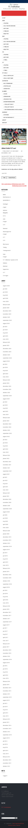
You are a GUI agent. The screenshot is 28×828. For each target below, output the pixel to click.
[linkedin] (17, 13)
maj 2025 (5, 333)
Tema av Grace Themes (14, 825)
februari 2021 (6, 493)
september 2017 (7, 621)
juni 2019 (5, 556)
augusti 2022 (6, 436)
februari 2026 (6, 304)
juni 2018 (5, 593)
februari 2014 (6, 756)
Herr (3, 20)
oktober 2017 (6, 618)
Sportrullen (7, 86)
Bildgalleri (5, 212)
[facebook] (10, 13)
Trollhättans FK (9, 107)
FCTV (4, 216)
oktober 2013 (6, 766)
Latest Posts (12, 177)
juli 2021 (5, 477)
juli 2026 (5, 289)
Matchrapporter (7, 231)
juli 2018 (5, 590)
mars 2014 (6, 753)
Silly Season (6, 244)
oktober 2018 (6, 581)
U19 (4, 224)
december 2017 (7, 612)
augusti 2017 (6, 625)
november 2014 (7, 728)
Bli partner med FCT (9, 117)
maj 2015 (5, 709)
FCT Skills (5, 73)
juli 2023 (5, 402)
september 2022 (7, 433)
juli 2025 (5, 326)
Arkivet (4, 120)
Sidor (4, 254)
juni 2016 (5, 669)
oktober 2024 (6, 355)
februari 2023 (6, 417)
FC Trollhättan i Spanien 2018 (10, 260)
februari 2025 (6, 342)
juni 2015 (5, 706)
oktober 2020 (6, 505)
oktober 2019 (6, 543)
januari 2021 (6, 496)
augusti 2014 (6, 738)
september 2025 (7, 320)
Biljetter (6, 33)
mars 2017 (6, 640)
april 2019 (5, 562)
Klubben (4, 91)
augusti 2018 (6, 587)
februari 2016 (6, 681)
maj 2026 (5, 295)
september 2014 (7, 735)
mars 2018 (6, 603)
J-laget (4, 207)
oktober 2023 (6, 392)
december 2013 (7, 760)
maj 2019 (5, 559)
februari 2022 (6, 455)
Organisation (7, 99)
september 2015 (7, 697)
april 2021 (5, 486)
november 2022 (7, 427)
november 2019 (7, 540)
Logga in (5, 775)
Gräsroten (7, 88)
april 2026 (5, 298)
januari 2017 (6, 647)
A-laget (5, 221)
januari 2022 (6, 458)
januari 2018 (6, 609)
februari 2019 (6, 568)
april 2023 (5, 411)
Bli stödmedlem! (8, 83)
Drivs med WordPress (18, 823)
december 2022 (7, 424)
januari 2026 (6, 307)
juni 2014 (5, 744)
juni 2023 (5, 405)
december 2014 (7, 725)
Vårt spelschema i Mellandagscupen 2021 (13, 184)
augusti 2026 (6, 285)
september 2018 (7, 584)
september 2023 (7, 395)
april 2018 (5, 599)
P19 (3, 52)
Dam (3, 36)
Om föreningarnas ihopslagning (13, 109)
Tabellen (6, 31)
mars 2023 (6, 414)
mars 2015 (6, 716)
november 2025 (7, 314)
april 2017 (5, 637)
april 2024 (5, 373)
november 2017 (7, 615)
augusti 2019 (6, 549)
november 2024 (7, 351)
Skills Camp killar (8, 75)
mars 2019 (6, 565)
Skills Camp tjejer (8, 78)
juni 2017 (5, 631)
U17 (4, 237)
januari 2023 (6, 420)
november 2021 (7, 464)
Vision (5, 94)
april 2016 (5, 675)
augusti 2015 (6, 700)
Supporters (6, 269)
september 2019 (7, 546)
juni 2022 (5, 442)
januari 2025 (6, 345)
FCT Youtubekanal (6, 807)
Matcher (6, 28)
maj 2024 (5, 370)
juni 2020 (5, 518)
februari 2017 (6, 643)
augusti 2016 (6, 662)
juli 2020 (5, 515)
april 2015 (5, 713)
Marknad (4, 112)
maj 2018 (5, 596)
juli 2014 (5, 741)
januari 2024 (6, 383)
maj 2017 (5, 634)
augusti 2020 (6, 512)
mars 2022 (6, 452)
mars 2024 (6, 377)
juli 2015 (5, 703)
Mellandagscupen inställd (19, 185)
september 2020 (7, 508)
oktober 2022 (6, 430)
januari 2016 (6, 684)
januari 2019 (6, 571)
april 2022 (5, 449)
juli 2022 (5, 439)
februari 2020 (6, 530)
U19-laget (5, 275)
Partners (6, 114)
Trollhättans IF (9, 104)
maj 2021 (5, 483)
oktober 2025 (6, 317)
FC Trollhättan (14, 6)
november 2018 (7, 577)
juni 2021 (5, 480)
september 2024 (7, 358)
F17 (3, 62)
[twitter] (14, 13)
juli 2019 (5, 552)
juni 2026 (5, 292)
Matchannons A (7, 197)
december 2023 (7, 386)
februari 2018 (6, 606)
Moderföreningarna (9, 101)
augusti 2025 (6, 323)
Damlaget (5, 204)
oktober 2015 (6, 694)
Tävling (5, 247)
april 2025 (5, 336)
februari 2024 (6, 380)
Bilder (4, 194)
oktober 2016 (6, 656)
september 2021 (7, 471)
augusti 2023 (6, 398)
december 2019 (7, 537)
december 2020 (7, 499)
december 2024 (7, 348)
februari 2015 (6, 719)
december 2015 (7, 687)
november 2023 (7, 389)
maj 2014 (5, 747)
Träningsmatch (7, 250)
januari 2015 (6, 722)
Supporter (5, 80)
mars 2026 (6, 301)
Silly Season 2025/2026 (9, 25)
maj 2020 (5, 521)
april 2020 (5, 524)
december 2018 (7, 574)
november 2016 (7, 653)
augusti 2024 (6, 361)
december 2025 (7, 311)
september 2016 (7, 659)
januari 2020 (6, 534)
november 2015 (7, 691)
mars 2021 (6, 490)
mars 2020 (6, 527)
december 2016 (7, 650)
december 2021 (7, 461)
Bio (4, 177)
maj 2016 (5, 672)
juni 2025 (5, 329)
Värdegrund (7, 96)
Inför (4, 219)
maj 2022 (5, 446)
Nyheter (5, 210)
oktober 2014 (6, 731)
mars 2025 (6, 339)
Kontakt (4, 122)
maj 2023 (5, 408)
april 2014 (5, 750)
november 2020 (7, 502)
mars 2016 (6, 678)
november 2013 (7, 763)
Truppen (6, 23)
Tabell (5, 59)
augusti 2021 (6, 474)
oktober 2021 (6, 468)
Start (4, 18)
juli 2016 (5, 665)
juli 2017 (5, 628)
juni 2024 (5, 367)
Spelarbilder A (6, 200)
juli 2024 (5, 364)
